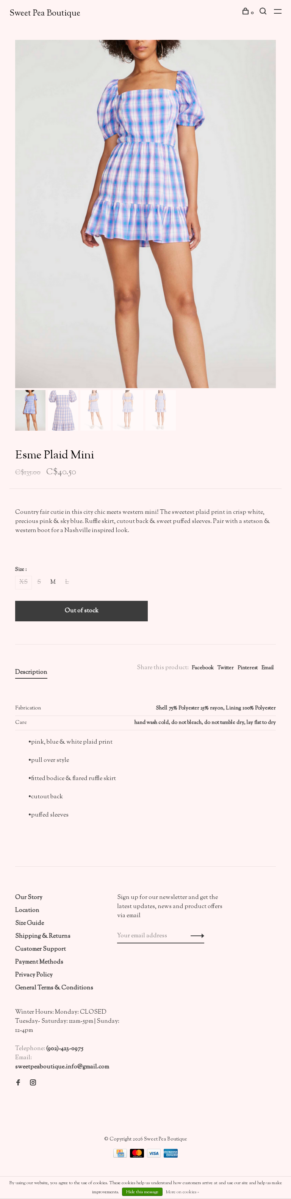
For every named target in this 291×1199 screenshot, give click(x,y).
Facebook (203, 668)
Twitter (225, 668)
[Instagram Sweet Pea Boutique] (33, 1083)
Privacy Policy (34, 975)
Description (31, 672)
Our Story (28, 897)
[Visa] (154, 1156)
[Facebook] (18, 1083)
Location (27, 910)
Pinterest (248, 668)
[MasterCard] (137, 1156)
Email (267, 668)
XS (23, 582)
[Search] (264, 13)
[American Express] (171, 1156)
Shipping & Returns (42, 936)
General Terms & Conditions (54, 988)
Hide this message (142, 1192)
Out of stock (82, 611)
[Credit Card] (120, 1156)
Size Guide (29, 923)
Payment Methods (39, 962)
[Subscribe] (195, 936)
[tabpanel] (145, 214)
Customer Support (40, 949)
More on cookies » (182, 1192)
